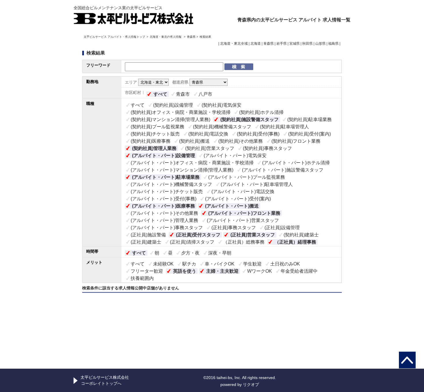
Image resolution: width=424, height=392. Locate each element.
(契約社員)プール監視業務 (157, 126)
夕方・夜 (190, 252)
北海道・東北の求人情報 (166, 36)
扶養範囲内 (142, 278)
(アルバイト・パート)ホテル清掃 (296, 162)
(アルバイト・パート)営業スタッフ (243, 220)
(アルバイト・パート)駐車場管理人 (257, 184)
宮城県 (294, 44)
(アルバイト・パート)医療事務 (163, 205)
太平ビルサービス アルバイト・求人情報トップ (114, 36)
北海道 (255, 44)
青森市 (183, 94)
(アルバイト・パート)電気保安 (235, 155)
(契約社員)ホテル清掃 (261, 112)
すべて (160, 94)
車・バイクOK (219, 263)
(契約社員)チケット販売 (155, 133)
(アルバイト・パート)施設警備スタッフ (282, 169)
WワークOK (259, 271)
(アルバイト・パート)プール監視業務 (246, 177)
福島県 (333, 44)
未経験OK (163, 263)
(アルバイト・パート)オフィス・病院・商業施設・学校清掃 (192, 162)
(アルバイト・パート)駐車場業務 (166, 177)
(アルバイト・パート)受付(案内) (238, 198)
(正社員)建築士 (146, 242)
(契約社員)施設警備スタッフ (249, 119)
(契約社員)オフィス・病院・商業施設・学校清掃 (180, 112)
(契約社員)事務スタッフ (267, 148)
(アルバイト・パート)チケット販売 (167, 191)
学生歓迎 (252, 263)
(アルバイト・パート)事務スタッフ (167, 227)
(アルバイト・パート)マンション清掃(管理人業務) (182, 169)
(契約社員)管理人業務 (154, 148)
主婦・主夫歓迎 (222, 271)
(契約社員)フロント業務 (295, 141)
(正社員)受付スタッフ (198, 234)
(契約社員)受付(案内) (309, 133)
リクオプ (251, 384)
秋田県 (307, 44)
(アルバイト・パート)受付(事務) (163, 198)
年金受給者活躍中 (299, 271)
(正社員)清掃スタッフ (192, 242)
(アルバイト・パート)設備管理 (163, 155)
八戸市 (205, 94)
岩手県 (281, 44)
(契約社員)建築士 (301, 234)
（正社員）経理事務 (295, 242)
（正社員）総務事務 (243, 242)
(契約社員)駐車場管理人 (284, 126)
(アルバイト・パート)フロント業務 (244, 213)
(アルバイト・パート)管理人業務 (164, 220)
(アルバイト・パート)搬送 (232, 205)
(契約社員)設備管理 (173, 105)
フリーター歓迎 (147, 271)
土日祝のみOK (285, 263)
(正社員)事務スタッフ (233, 227)
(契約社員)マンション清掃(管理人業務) (170, 119)
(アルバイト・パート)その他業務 (164, 213)
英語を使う (184, 271)
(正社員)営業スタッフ (252, 234)
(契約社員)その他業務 (240, 141)
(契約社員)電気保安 (221, 105)
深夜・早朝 (219, 252)
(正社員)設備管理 (282, 227)
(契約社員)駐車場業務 (309, 119)
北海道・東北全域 (234, 44)
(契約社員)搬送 (194, 141)
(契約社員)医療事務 (150, 141)
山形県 (320, 44)
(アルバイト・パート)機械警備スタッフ (171, 184)
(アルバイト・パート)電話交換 (242, 191)
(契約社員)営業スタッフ (209, 148)
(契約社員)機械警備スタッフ (222, 126)
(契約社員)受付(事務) (258, 133)
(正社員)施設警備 (148, 234)
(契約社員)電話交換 (208, 133)
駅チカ (189, 263)
